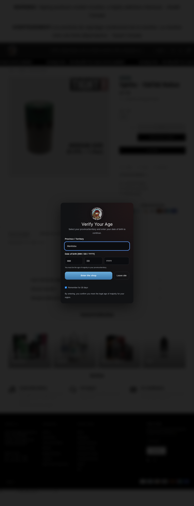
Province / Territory (74, 239)
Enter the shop (89, 275)
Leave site (122, 275)
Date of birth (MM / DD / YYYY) (80, 254)
